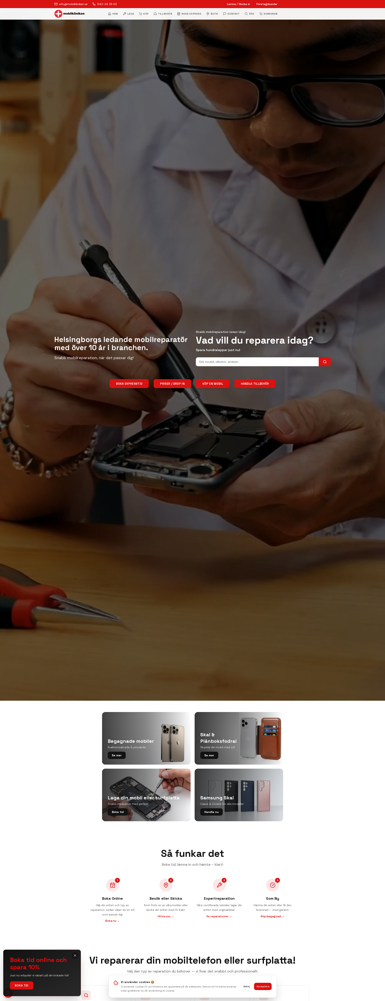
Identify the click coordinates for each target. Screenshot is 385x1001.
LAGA (130, 13)
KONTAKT (234, 13)
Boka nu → (112, 921)
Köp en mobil (213, 383)
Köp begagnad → (272, 916)
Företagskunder (266, 4)
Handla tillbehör (255, 383)
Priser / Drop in (172, 383)
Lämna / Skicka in (238, 4)
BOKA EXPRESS (191, 13)
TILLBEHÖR (165, 13)
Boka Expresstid (129, 383)
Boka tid (21, 985)
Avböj (246, 986)
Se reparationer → (219, 916)
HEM (115, 13)
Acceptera (262, 986)
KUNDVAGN (270, 13)
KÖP (146, 13)
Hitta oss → (166, 916)
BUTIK (214, 13)
